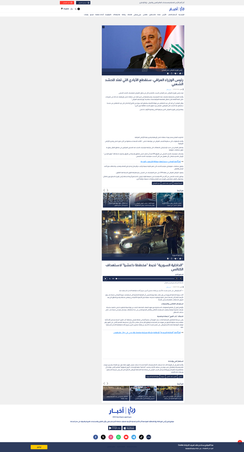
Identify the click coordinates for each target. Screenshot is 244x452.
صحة (159, 14)
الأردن (164, 14)
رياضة (124, 14)
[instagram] (110, 437)
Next (104, 190)
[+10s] (181, 278)
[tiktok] (141, 437)
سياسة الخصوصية (190, 448)
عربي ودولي (137, 14)
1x (109, 278)
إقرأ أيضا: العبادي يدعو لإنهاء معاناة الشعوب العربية (161, 161)
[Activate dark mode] (77, 8)
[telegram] (133, 437)
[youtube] (126, 437)
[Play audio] (105, 278)
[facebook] (95, 437)
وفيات (86, 14)
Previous (107, 190)
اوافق (39, 447)
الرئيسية (181, 14)
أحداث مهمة (99, 14)
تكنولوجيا (108, 14)
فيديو (92, 14)
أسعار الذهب (172, 14)
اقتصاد (129, 14)
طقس (145, 14)
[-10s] (176, 278)
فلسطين (152, 14)
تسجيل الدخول (82, 2)
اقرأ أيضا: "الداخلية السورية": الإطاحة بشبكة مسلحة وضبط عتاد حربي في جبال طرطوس (147, 332)
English (66, 9)
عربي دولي (168, 89)
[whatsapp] (118, 437)
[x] (103, 437)
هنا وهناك (116, 14)
